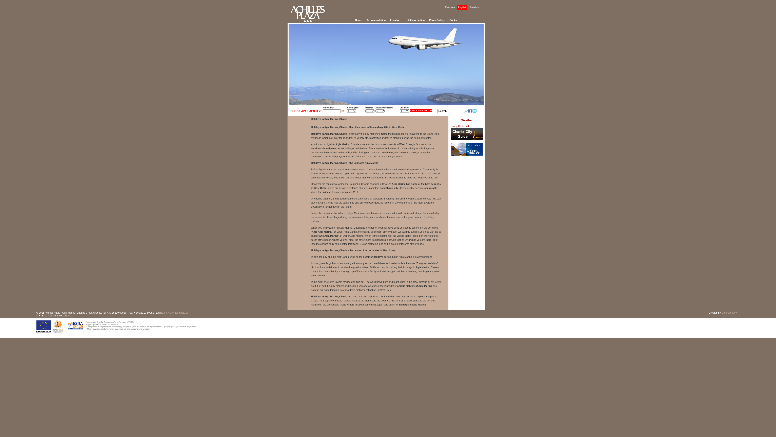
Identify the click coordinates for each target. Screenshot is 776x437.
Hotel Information (415, 20)
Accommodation (376, 20)
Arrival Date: (329, 108)
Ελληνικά (450, 7)
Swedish (474, 7)
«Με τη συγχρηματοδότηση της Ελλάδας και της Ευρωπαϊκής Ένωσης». (119, 329)
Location (395, 20)
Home (358, 20)
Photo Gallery (437, 20)
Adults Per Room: (384, 108)
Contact (454, 20)
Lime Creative (729, 312)
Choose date (343, 111)
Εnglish (462, 7)
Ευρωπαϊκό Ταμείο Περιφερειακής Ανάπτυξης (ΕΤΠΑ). (110, 322)
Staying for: (352, 108)
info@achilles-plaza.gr (175, 312)
